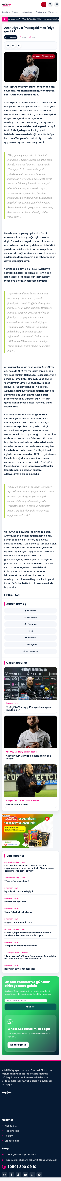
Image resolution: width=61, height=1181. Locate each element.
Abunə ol (30, 1006)
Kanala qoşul (18, 1044)
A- (8, 45)
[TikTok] (18, 1174)
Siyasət (15, 12)
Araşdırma (41, 12)
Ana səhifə (11, 1125)
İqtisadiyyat (27, 12)
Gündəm (6, 12)
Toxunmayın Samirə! (17, 804)
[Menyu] (56, 4)
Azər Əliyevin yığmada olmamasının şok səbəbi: (28, 757)
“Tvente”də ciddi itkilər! (28, 19)
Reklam (9, 1135)
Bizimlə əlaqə (12, 1140)
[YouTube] (25, 1174)
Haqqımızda (12, 1130)
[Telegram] (39, 1174)
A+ (13, 45)
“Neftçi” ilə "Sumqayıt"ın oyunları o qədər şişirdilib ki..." (29, 708)
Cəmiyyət (52, 12)
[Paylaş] (19, 45)
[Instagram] (4, 1174)
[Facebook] (11, 1174)
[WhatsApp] (32, 1174)
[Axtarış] (50, 4)
